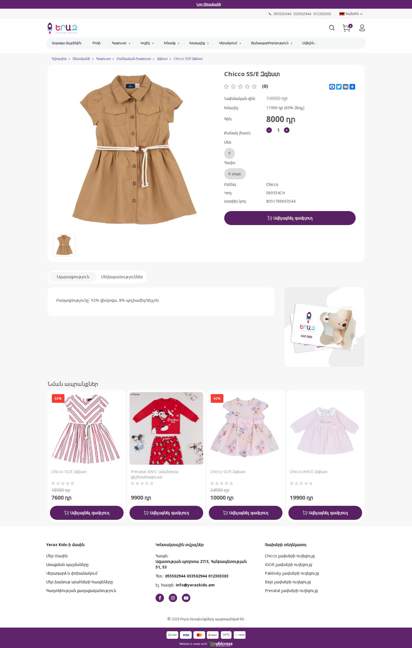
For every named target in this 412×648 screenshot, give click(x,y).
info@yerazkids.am (195, 585)
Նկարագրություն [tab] (73, 276)
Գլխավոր (59, 58)
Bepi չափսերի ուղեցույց (288, 581)
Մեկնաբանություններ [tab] (122, 276)
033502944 (197, 576)
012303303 (218, 576)
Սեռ (227, 147)
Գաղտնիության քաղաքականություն (81, 590)
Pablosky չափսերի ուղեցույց (292, 573)
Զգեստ (162, 58)
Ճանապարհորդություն (269, 43)
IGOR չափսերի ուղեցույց (288, 564)
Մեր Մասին (57, 555)
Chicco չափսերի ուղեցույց (290, 555)
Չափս (233, 168)
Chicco (272, 184)
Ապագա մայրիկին (66, 43)
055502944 (175, 576)
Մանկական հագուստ (134, 58)
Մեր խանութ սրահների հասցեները (79, 581)
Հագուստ (119, 43)
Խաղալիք (197, 43)
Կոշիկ (145, 43)
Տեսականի (81, 58)
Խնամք (169, 43)
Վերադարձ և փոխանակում (71, 573)
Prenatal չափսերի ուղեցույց (291, 590)
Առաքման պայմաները (67, 564)
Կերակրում (228, 43)
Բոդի (96, 43)
